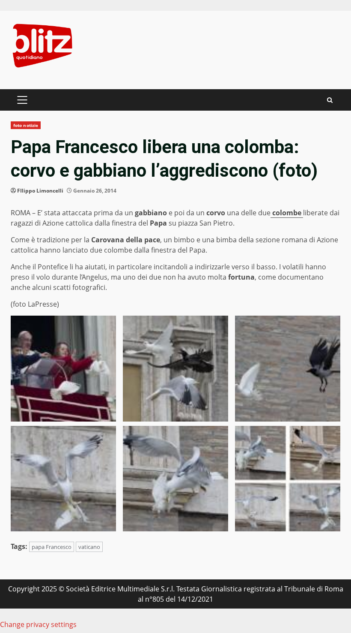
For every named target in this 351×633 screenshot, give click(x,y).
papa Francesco (51, 547)
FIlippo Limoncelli (40, 190)
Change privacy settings (38, 624)
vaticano (89, 547)
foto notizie (25, 125)
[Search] (330, 100)
